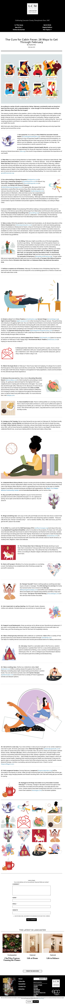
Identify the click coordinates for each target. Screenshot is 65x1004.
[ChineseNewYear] (39, 835)
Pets (35, 996)
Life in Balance (53, 958)
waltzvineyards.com (37, 191)
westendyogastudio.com (52, 748)
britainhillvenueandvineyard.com (11, 187)
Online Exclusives (19, 29)
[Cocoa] (8, 864)
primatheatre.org (31, 319)
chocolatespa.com (53, 593)
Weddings (37, 989)
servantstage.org (52, 319)
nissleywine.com (32, 179)
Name (15, 897)
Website (15, 910)
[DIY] (24, 835)
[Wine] (24, 807)
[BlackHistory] (55, 807)
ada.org (22, 151)
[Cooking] (39, 849)
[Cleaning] (8, 849)
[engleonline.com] (56, 995)
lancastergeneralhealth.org (30, 136)
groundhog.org (34, 213)
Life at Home (32, 958)
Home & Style (38, 985)
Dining (36, 988)
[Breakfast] (55, 821)
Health (36, 986)
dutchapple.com (45, 337)
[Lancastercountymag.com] (56, 986)
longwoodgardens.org (45, 770)
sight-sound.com (22, 321)
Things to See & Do (39, 992)
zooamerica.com (52, 535)
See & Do (18, 27)
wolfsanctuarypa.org (41, 528)
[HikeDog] (8, 821)
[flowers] (8, 835)
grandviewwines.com (29, 181)
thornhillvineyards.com (31, 183)
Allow (29, 1001)
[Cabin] (24, 849)
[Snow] (39, 821)
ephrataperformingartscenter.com (41, 330)
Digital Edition (47, 27)
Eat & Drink (47, 25)
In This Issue (19, 25)
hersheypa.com (37, 790)
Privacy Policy (40, 998)
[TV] (39, 807)
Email (15, 903)
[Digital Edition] (9, 995)
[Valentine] (24, 821)
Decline (36, 1001)
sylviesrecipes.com (7, 674)
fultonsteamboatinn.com (24, 225)
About (20, 979)
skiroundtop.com (11, 380)
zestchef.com (5, 669)
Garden (36, 994)
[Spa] (55, 835)
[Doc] (8, 807)
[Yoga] (55, 849)
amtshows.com (52, 339)
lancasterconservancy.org (43, 256)
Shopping (37, 991)
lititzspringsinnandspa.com (28, 590)
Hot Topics (46, 29)
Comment (16, 884)
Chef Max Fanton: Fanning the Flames (12, 959)
